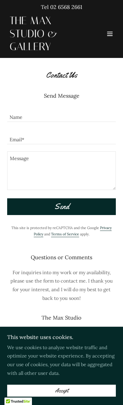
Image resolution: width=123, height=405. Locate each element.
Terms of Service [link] (65, 234)
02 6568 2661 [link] (66, 7)
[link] (45, 48)
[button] (110, 34)
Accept (61, 390)
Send (61, 206)
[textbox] (61, 114)
